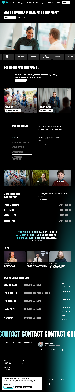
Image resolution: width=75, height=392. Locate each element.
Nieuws (53, 2)
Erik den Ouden (49, 343)
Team (18, 2)
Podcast (49, 2)
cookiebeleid (7, 384)
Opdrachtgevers (30, 2)
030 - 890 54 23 (7, 369)
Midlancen (38, 2)
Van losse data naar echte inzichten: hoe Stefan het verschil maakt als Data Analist (37, 266)
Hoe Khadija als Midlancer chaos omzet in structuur (10, 266)
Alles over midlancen (54, 384)
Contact (58, 2)
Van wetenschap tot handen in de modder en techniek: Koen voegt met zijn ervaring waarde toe (57, 266)
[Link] (22, 137)
